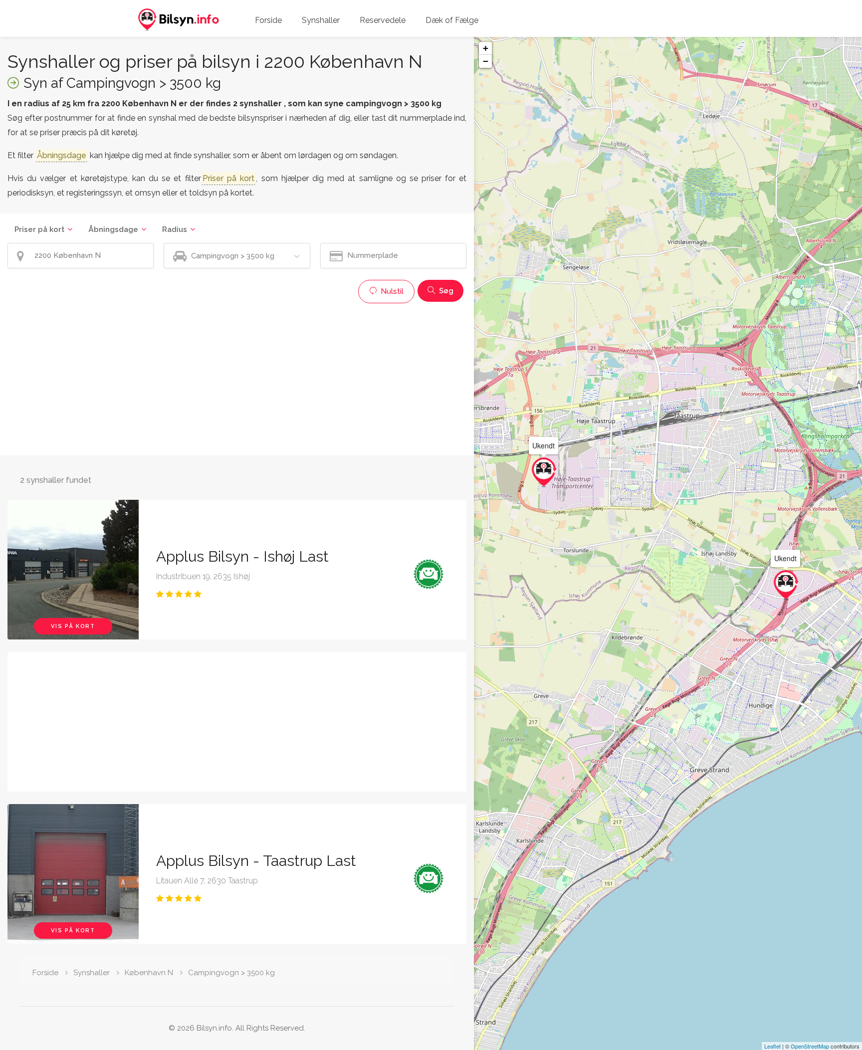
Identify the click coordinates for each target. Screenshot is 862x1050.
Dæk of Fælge (452, 20)
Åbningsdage (113, 229)
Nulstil (391, 291)
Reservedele (383, 20)
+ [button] (485, 48)
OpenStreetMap (810, 1046)
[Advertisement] (236, 378)
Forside (268, 20)
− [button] (485, 61)
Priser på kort (39, 229)
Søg (445, 290)
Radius (174, 229)
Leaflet (772, 1046)
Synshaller (321, 20)
